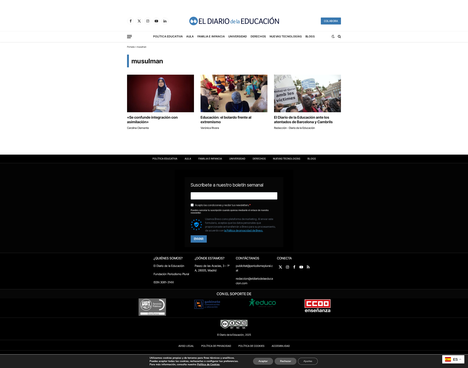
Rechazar (285, 361)
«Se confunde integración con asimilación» (152, 119)
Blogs (310, 36)
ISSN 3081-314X (164, 282)
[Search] (339, 36)
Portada (131, 46)
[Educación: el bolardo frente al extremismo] (234, 93)
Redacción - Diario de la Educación (294, 128)
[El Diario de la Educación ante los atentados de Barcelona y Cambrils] (307, 93)
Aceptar (263, 361)
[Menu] (129, 36)
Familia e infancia (211, 36)
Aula (190, 36)
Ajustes (307, 361)
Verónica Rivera (210, 128)
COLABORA (331, 20)
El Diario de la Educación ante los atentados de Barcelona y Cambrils (303, 119)
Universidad (237, 36)
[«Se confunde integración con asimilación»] (160, 93)
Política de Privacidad (216, 346)
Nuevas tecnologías (286, 36)
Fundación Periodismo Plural (171, 274)
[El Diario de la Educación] (234, 21)
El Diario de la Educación (169, 266)
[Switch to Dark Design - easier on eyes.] (333, 36)
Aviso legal (186, 346)
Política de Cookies (251, 346)
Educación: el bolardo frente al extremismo (226, 119)
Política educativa (168, 36)
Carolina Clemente (138, 128)
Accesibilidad (281, 346)
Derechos (258, 36)
